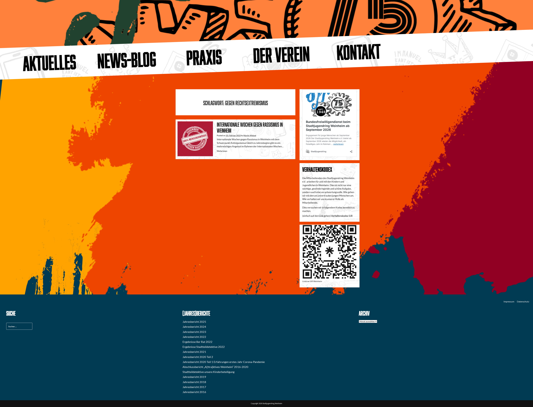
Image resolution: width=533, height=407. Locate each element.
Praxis (204, 57)
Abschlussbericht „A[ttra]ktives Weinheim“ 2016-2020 (215, 366)
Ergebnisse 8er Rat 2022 (197, 341)
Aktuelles (49, 62)
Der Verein (281, 54)
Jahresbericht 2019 (194, 376)
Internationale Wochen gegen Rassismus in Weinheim (250, 127)
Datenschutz (523, 301)
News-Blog (126, 59)
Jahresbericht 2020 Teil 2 (198, 356)
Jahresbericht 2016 (194, 392)
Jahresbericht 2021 (194, 351)
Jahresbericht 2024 (194, 326)
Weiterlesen (222, 151)
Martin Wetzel (249, 135)
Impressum (509, 301)
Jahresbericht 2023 (194, 331)
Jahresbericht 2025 (194, 321)
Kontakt (358, 51)
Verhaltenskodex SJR (342, 215)
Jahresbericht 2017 (194, 387)
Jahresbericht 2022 (194, 336)
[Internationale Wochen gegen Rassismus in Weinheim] (195, 139)
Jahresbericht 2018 (194, 382)
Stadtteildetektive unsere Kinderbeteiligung (208, 371)
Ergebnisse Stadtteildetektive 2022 (204, 346)
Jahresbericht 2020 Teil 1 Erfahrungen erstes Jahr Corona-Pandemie (224, 361)
